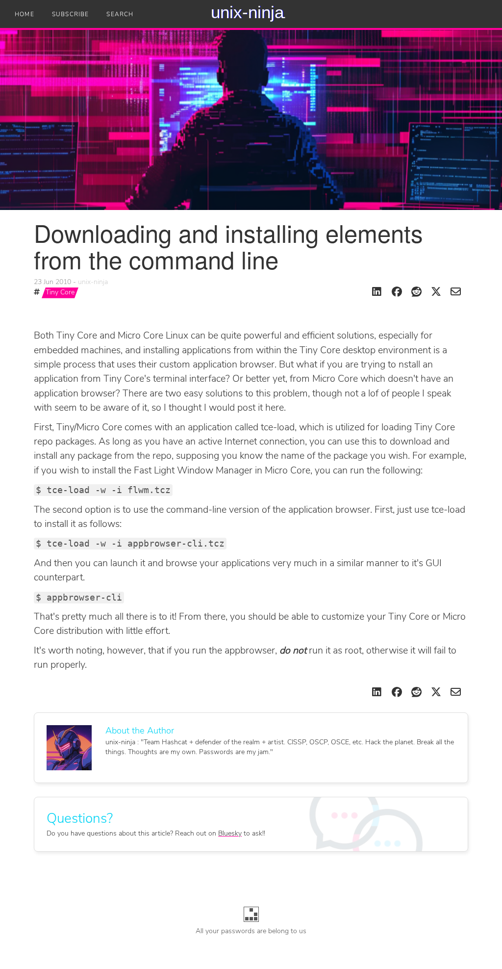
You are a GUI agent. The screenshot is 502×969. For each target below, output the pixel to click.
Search (119, 15)
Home (24, 15)
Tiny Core (60, 292)
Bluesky (230, 834)
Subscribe (70, 15)
